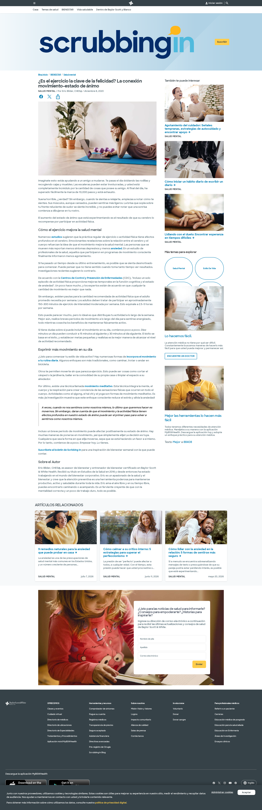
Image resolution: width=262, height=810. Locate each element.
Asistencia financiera (99, 736)
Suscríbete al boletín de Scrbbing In (59, 450)
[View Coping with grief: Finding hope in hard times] (194, 212)
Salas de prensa (138, 730)
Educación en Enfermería (227, 730)
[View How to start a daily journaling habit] (194, 159)
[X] (219, 783)
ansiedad (116, 248)
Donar (176, 714)
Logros (134, 714)
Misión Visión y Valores (141, 709)
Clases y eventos (55, 709)
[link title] (131, 3)
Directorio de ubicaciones (59, 725)
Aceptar (246, 792)
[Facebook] (213, 783)
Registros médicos (97, 719)
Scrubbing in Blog (97, 752)
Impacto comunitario (141, 719)
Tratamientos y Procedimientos (62, 736)
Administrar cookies (222, 792)
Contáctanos (137, 736)
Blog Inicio (43, 74)
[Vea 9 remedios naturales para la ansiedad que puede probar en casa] (66, 527)
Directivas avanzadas (99, 741)
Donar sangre (179, 719)
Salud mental (70, 74)
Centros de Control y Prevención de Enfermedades (91, 278)
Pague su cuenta (97, 714)
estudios (56, 237)
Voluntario (178, 709)
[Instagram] (224, 783)
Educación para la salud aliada (229, 725)
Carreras (219, 714)
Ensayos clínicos (222, 741)
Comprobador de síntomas (101, 709)
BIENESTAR (55, 74)
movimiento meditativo (99, 386)
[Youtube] (230, 783)
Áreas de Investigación (225, 736)
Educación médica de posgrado (230, 719)
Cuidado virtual (54, 714)
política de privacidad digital (110, 802)
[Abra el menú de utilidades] (34, 3)
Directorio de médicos (57, 719)
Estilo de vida (209, 268)
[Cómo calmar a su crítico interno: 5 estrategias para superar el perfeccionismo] (131, 527)
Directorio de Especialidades (60, 730)
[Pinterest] (235, 783)
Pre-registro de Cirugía (100, 747)
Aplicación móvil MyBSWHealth (62, 741)
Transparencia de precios (101, 725)
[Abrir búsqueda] (227, 3)
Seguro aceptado (97, 730)
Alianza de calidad (139, 725)
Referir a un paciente (225, 709)
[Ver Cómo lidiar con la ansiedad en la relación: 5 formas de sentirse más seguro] (196, 527)
